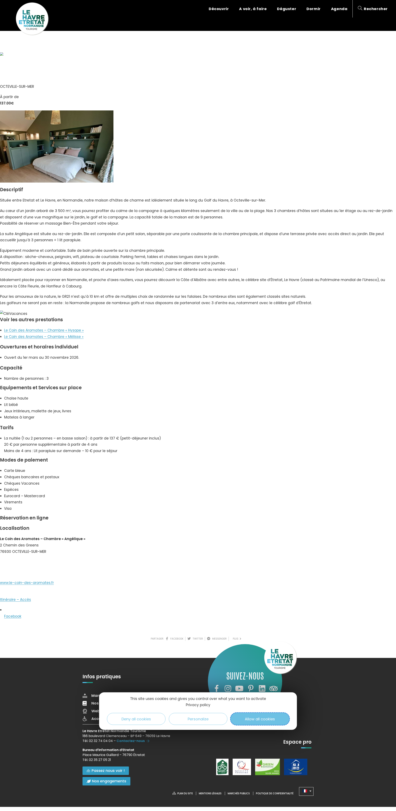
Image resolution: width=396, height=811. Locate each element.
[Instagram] (228, 688)
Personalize (198, 719)
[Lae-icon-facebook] (216, 688)
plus (236, 638)
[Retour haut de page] (385, 785)
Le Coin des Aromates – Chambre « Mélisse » (44, 336)
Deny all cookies (136, 719)
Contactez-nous (131, 740)
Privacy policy (198, 704)
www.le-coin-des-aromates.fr (27, 582)
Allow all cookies (260, 719)
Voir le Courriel (16, 563)
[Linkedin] (262, 688)
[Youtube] (239, 688)
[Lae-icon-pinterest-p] (251, 688)
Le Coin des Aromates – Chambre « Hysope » (44, 330)
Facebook (12, 616)
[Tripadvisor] (273, 688)
